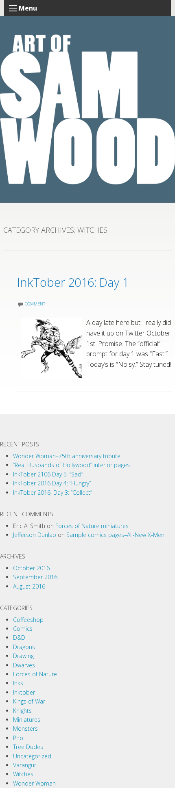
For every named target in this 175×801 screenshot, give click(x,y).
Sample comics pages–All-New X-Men (115, 535)
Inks (18, 683)
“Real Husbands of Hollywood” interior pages (71, 465)
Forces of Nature (35, 674)
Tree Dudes (28, 747)
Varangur (24, 765)
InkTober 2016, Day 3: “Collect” (52, 492)
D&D (19, 637)
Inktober (24, 692)
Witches (23, 774)
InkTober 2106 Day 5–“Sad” (48, 474)
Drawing (23, 656)
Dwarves (24, 665)
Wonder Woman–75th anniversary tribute (66, 456)
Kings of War (29, 701)
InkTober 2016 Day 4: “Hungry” (52, 483)
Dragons (24, 647)
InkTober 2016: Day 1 (73, 282)
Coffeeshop (28, 619)
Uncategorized (32, 756)
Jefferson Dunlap (34, 535)
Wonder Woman (34, 783)
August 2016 (29, 586)
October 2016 (31, 568)
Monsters (25, 728)
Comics (23, 628)
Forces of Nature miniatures (92, 526)
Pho (18, 738)
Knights (22, 710)
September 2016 (35, 577)
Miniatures (26, 719)
